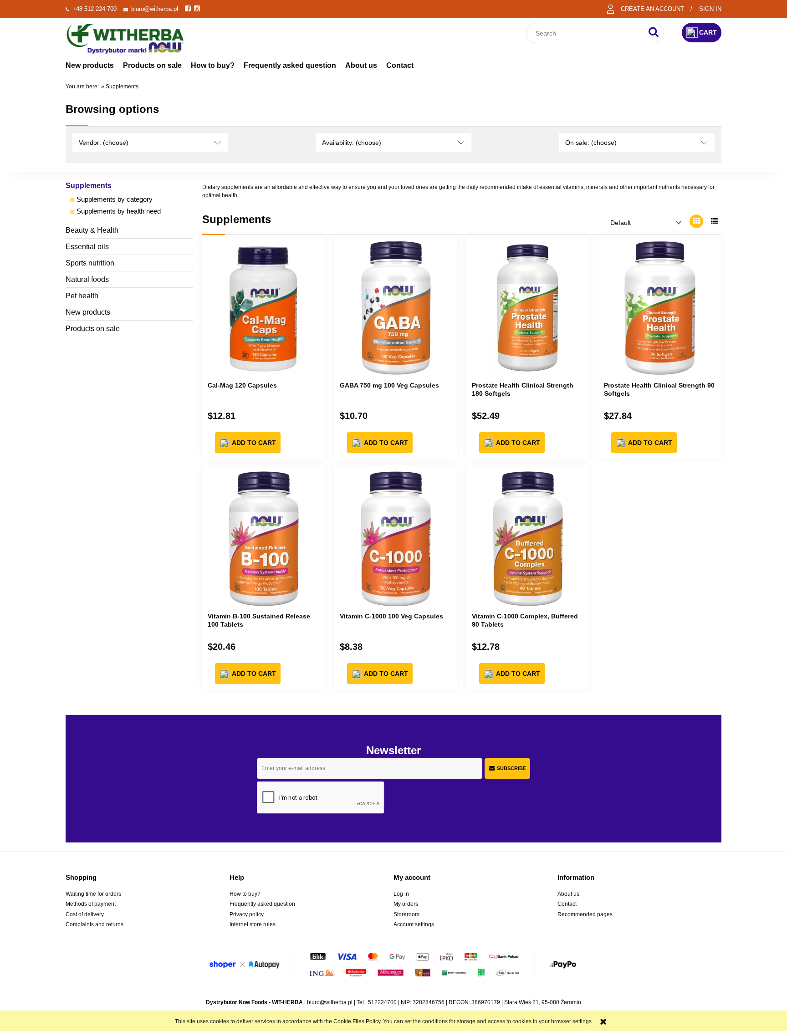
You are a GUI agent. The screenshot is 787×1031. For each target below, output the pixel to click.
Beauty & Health (92, 230)
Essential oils (87, 246)
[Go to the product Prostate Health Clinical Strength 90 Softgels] (660, 308)
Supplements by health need (119, 211)
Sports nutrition (90, 263)
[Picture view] (696, 221)
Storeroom (406, 914)
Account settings (414, 924)
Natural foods (87, 279)
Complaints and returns (94, 924)
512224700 (382, 1002)
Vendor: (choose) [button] (103, 142)
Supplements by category (115, 199)
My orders (406, 904)
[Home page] (125, 37)
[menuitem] (90, 66)
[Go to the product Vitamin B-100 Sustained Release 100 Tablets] (264, 539)
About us (568, 894)
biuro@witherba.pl (154, 8)
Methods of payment (91, 904)
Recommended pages (585, 914)
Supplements (89, 185)
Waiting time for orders (93, 894)
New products (88, 312)
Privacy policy (247, 914)
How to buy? (245, 894)
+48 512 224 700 (94, 8)
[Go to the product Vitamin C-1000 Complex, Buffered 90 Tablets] (528, 539)
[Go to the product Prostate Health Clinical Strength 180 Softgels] (528, 308)
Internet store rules (253, 924)
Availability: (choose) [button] (351, 142)
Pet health (82, 296)
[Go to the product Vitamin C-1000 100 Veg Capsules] (396, 539)
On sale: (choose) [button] (591, 142)
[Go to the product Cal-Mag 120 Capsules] (264, 308)
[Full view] (714, 221)
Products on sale (93, 328)
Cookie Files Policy (356, 1021)
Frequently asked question (262, 904)
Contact (567, 904)
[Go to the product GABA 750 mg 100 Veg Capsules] (396, 308)
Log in (401, 894)
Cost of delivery (85, 914)
